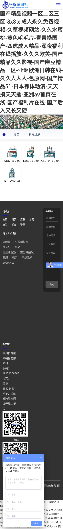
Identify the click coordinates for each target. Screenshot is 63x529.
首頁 (5, 219)
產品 (16, 134)
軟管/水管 (34, 134)
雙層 (5, 257)
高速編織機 (50, 485)
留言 (13, 224)
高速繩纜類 (9, 252)
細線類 (7, 242)
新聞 (31, 219)
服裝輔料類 (21, 242)
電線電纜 (27, 257)
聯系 (22, 224)
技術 (5, 224)
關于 (13, 219)
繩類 (17, 247)
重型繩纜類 (27, 252)
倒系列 (7, 247)
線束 (14, 257)
